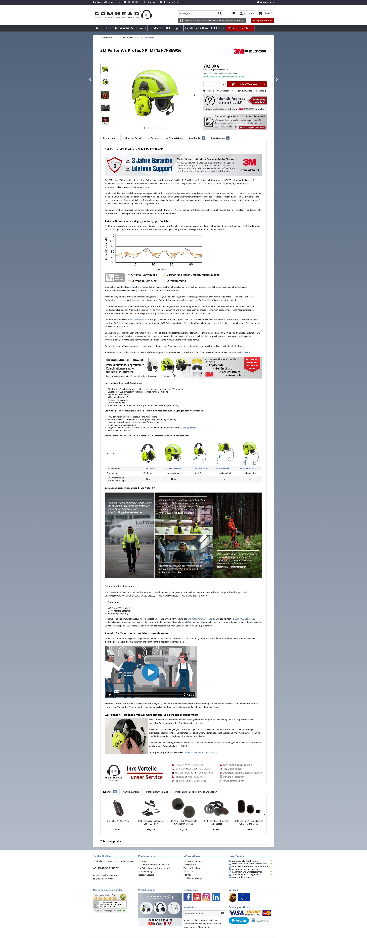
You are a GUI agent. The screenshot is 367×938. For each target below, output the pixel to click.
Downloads (196, 138)
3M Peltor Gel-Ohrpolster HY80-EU (201, 752)
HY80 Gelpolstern (188, 427)
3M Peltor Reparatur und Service (153, 864)
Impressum (189, 871)
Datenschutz (190, 864)
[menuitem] (200, 13)
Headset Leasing (146, 874)
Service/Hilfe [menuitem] (265, 2)
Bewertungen (220, 138)
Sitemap (187, 874)
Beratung (155, 138)
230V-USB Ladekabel (244, 618)
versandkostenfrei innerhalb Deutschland (220, 73)
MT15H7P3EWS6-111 (250, 468)
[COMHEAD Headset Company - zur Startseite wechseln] (128, 14)
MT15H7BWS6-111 (225, 468)
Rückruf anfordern (172, 2)
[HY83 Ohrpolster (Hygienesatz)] (216, 808)
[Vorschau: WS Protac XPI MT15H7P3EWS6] (105, 69)
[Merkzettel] (234, 13)
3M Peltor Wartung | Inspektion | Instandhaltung (154, 870)
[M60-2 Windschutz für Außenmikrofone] (183, 808)
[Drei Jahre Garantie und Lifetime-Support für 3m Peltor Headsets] (183, 165)
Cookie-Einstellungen (193, 878)
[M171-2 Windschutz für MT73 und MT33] (249, 808)
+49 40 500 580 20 (131, 2)
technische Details (132, 138)
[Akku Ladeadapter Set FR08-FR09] (151, 808)
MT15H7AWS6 (148, 468)
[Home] (97, 28)
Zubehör (109, 791)
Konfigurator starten (262, 20)
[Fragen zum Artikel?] (235, 122)
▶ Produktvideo (175, 138)
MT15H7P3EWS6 (173, 468)
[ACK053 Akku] (118, 808)
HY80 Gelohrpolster (137, 319)
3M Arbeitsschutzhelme (239, 352)
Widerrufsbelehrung (193, 868)
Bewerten (224, 90)
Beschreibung (110, 138)
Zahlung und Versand (193, 861)
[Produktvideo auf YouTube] (160, 909)
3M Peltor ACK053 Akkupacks (201, 618)
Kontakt (152, 2)
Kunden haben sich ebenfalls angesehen (196, 791)
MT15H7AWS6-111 (199, 468)
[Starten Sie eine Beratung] (235, 102)
